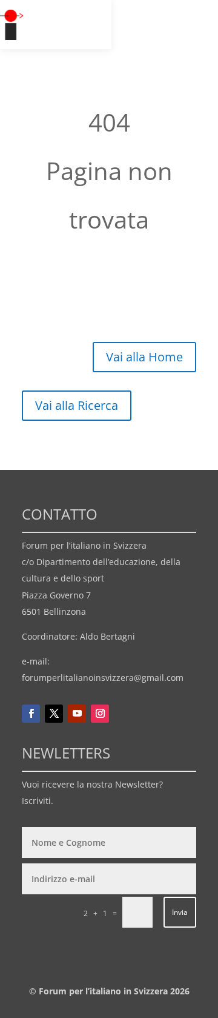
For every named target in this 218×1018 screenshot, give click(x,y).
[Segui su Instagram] (100, 714)
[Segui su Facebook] (31, 714)
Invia (180, 912)
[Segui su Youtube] (77, 714)
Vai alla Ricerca (76, 405)
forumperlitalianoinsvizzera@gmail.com (102, 677)
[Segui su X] (54, 714)
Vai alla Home (144, 357)
